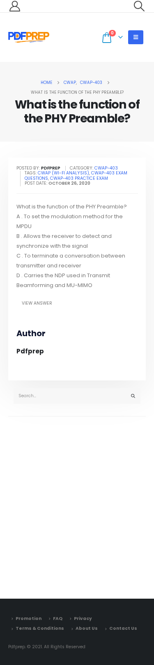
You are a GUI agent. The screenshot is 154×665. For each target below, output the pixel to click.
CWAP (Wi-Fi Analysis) (63, 173)
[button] (139, 6)
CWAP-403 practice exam (79, 178)
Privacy (83, 618)
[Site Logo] (28, 37)
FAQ (57, 618)
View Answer (37, 303)
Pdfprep (30, 351)
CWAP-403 (106, 168)
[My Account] (14, 6)
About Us (87, 628)
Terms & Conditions (40, 628)
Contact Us (123, 628)
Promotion (28, 618)
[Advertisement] (77, 505)
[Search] (133, 396)
